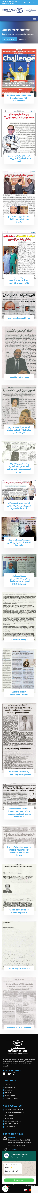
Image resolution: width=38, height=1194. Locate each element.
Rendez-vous (10, 1095)
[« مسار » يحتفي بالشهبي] (19, 352)
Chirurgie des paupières (14, 1112)
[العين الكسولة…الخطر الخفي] (19, 305)
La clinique (9, 1084)
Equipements (10, 1087)
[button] (34, 1153)
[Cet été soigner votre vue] (19, 945)
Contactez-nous (11, 1098)
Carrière (8, 1090)
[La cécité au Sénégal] (19, 616)
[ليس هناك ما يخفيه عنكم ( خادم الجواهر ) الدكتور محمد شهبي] (19, 133)
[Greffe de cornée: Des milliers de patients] (19, 887)
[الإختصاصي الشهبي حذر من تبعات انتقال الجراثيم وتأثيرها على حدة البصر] (19, 407)
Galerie (8, 1093)
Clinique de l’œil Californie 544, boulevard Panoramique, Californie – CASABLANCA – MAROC (20, 1142)
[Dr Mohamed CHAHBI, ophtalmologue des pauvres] (19, 738)
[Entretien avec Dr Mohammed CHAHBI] (19, 670)
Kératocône (9, 1115)
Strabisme (9, 1118)
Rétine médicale (11, 1124)
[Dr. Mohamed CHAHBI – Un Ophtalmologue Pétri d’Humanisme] (19, 73)
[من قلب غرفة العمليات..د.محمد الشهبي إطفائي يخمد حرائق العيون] (19, 254)
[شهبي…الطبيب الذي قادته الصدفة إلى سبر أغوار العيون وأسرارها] (19, 529)
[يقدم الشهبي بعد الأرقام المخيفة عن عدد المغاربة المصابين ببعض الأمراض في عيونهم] (19, 453)
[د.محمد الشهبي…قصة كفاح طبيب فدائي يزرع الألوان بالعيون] (19, 193)
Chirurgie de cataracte (14, 1109)
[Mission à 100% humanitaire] (19, 1003)
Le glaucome (10, 1127)
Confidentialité (30, 1185)
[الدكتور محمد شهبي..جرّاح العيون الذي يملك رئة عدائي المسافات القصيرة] (19, 492)
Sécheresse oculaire (13, 1121)
